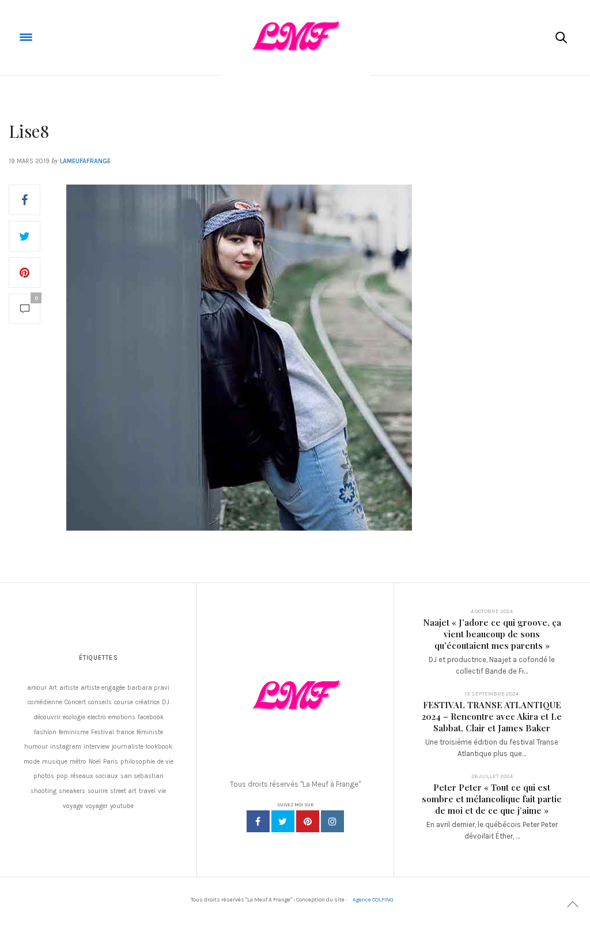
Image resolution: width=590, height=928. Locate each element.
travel (147, 791)
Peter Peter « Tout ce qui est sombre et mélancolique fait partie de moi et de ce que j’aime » (492, 799)
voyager (96, 806)
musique (54, 761)
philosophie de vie (146, 761)
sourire (98, 791)
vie (162, 791)
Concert (75, 702)
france (125, 732)
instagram (65, 746)
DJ (165, 702)
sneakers (72, 791)
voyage (73, 806)
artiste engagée (103, 688)
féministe (150, 732)
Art (53, 688)
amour (37, 688)
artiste (68, 688)
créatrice (147, 702)
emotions (121, 717)
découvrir (46, 717)
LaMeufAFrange (85, 161)
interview (96, 746)
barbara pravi (148, 688)
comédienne (45, 702)
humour (36, 746)
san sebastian (142, 776)
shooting (43, 791)
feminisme (74, 732)
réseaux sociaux (94, 776)
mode (32, 761)
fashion (45, 732)
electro (97, 717)
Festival (102, 732)
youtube (122, 806)
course (123, 702)
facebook (151, 717)
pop (62, 776)
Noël (95, 761)
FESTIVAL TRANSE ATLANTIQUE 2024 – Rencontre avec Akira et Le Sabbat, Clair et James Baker (492, 716)
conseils (100, 702)
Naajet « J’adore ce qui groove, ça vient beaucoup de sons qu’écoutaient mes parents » (492, 634)
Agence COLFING (373, 899)
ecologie (74, 717)
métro (78, 761)
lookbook (159, 746)
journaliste (127, 746)
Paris (110, 761)
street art (123, 791)
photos (43, 776)
